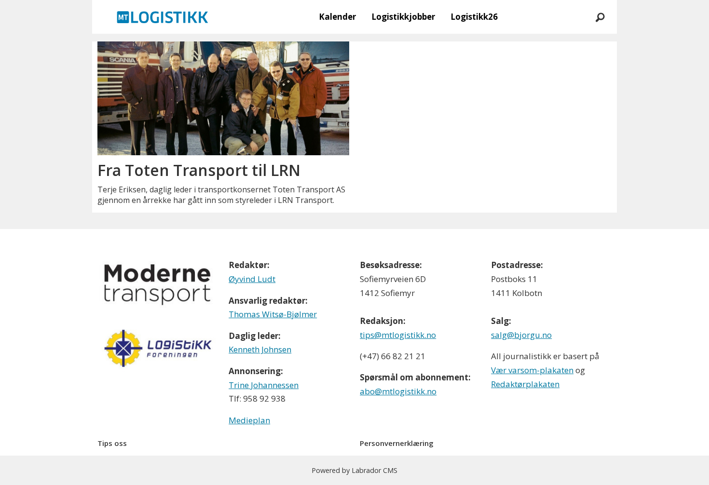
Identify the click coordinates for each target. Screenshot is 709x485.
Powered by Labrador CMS (354, 470)
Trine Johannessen (264, 385)
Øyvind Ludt (252, 278)
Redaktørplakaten (525, 384)
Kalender (337, 16)
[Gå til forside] (162, 17)
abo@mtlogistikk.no (398, 391)
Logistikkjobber (403, 16)
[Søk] (600, 17)
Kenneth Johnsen (260, 349)
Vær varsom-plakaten (532, 370)
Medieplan (249, 420)
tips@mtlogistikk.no (398, 334)
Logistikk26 (474, 16)
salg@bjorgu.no (521, 334)
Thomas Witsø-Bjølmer (273, 314)
